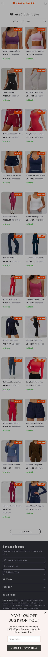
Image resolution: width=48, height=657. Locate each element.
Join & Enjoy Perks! (24, 648)
